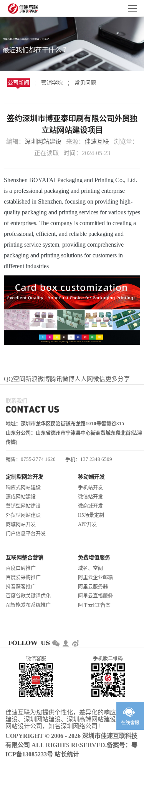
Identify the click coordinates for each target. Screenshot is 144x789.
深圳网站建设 (43, 141)
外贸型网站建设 (23, 515)
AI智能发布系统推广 (28, 605)
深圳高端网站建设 (91, 719)
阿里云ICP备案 (94, 605)
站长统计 (67, 754)
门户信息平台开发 (26, 533)
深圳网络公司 (79, 726)
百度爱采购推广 (23, 577)
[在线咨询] (130, 716)
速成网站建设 (21, 496)
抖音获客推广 (21, 586)
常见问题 (85, 83)
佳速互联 (96, 141)
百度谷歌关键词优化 (28, 595)
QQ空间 (14, 379)
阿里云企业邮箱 (95, 577)
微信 (99, 379)
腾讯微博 (62, 379)
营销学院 (52, 83)
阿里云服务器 (93, 586)
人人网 (83, 379)
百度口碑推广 (21, 568)
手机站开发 (90, 487)
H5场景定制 (91, 515)
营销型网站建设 (23, 506)
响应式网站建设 (23, 487)
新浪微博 (37, 379)
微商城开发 (90, 506)
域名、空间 (90, 568)
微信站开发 (90, 496)
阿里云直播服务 (95, 595)
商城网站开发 (21, 524)
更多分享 (117, 379)
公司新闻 (18, 83)
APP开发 (87, 524)
